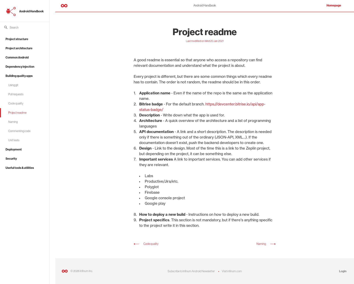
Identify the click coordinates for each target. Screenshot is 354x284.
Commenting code (19, 131)
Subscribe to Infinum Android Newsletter (191, 271)
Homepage (334, 5)
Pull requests (15, 94)
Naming (13, 121)
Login (342, 271)
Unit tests (13, 140)
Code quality (15, 103)
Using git (13, 85)
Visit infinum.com (232, 271)
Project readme (17, 112)
